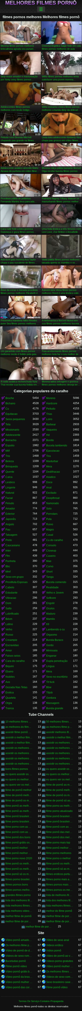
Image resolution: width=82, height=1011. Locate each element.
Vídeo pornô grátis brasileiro (19, 971)
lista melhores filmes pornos (59, 905)
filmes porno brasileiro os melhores (19, 879)
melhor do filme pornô (59, 910)
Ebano (9, 671)
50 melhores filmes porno (59, 721)
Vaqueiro (51, 429)
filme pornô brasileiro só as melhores (59, 821)
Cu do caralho (54, 540)
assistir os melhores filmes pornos (59, 753)
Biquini (9, 666)
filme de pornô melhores (19, 795)
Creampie (11, 640)
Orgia (8, 703)
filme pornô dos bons (17, 837)
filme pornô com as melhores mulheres (19, 832)
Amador (10, 508)
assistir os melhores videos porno (19, 763)
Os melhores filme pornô (19, 945)
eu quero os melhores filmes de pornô (19, 779)
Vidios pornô (53, 950)
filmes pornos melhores (19, 889)
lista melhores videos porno (19, 910)
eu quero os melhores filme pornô (59, 774)
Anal (49, 487)
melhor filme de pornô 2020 (59, 916)
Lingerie (10, 487)
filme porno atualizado (59, 811)
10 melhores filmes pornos (19, 721)
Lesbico (10, 482)
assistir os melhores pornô (59, 758)
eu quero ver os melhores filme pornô (19, 784)
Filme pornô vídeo (16, 966)
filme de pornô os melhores (59, 795)
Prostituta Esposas (16, 582)
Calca (8, 477)
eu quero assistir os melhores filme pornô (59, 769)
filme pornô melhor (16, 847)
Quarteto (10, 697)
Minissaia (52, 650)
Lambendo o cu (55, 629)
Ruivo (49, 524)
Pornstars (52, 513)
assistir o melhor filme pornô (59, 737)
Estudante (11, 592)
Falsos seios (12, 655)
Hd (48, 435)
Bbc (7, 566)
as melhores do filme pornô (19, 726)
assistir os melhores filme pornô (19, 747)
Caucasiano (12, 545)
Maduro (50, 613)
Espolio (9, 445)
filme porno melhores (58, 853)
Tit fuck (50, 682)
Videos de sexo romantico (19, 955)
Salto (8, 608)
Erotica (9, 692)
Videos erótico (54, 945)
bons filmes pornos (16, 769)
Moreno (50, 398)
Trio (7, 456)
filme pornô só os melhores (19, 874)
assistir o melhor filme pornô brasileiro (19, 742)
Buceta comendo (56, 582)
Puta (49, 519)
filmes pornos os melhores (59, 889)
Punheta (10, 561)
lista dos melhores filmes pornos (59, 900)
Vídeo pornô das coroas (19, 987)
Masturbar (52, 461)
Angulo (9, 524)
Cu (7, 408)
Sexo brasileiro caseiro (59, 982)
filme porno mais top (58, 842)
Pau (7, 529)
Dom (8, 603)
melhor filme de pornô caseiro (59, 921)
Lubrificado (12, 613)
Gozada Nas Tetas (16, 687)
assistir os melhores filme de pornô (59, 742)
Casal (49, 534)
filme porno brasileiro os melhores (19, 821)
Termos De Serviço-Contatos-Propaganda (41, 1001)
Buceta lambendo (56, 445)
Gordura (51, 697)
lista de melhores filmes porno (59, 895)
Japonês (10, 519)
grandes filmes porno (18, 895)
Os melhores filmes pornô (59, 971)
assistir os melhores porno (19, 758)
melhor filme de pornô (18, 916)
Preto (8, 540)
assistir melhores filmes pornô (59, 732)
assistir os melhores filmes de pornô (59, 747)
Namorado (52, 503)
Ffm (7, 555)
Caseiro (51, 555)
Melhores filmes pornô (41, 3)
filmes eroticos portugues (59, 874)
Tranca (9, 708)
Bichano (10, 403)
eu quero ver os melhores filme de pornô (59, 779)
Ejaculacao (52, 450)
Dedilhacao (53, 471)
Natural (9, 492)
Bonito (50, 440)
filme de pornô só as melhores (59, 800)
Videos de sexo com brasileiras (59, 976)
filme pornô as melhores (19, 805)
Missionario (12, 429)
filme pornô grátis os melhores (19, 842)
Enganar (51, 655)
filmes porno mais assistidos (59, 879)
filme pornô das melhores (59, 832)
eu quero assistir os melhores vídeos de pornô (19, 774)
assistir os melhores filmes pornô (19, 753)
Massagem (52, 703)
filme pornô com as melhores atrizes (59, 826)
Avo (7, 682)
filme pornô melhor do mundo (59, 847)
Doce (49, 482)
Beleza (9, 461)
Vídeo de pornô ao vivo (59, 955)
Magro (50, 529)
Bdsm (8, 618)
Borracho (10, 440)
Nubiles (10, 676)
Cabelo (9, 587)
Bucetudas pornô (15, 961)
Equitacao (11, 413)
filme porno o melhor (58, 858)
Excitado (51, 492)
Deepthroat (52, 498)
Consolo (51, 545)
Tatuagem (11, 534)
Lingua (50, 666)
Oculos (50, 608)
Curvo (49, 566)
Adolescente (12, 435)
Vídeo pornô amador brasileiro (19, 940)
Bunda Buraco (54, 640)
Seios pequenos (15, 419)
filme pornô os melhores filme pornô (19, 868)
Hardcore (51, 403)
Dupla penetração (57, 661)
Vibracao (10, 597)
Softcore (51, 597)
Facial (9, 498)
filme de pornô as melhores (59, 784)
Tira (48, 456)
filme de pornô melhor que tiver (59, 790)
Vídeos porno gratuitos (59, 961)
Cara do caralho (15, 661)
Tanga (50, 576)
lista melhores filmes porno (19, 905)
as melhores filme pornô (59, 726)
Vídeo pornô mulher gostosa (59, 966)
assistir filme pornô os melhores (19, 732)
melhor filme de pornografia (39, 926)
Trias (49, 413)
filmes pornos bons (16, 884)
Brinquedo (11, 466)
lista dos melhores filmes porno (19, 900)
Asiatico (51, 477)
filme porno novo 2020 (18, 858)
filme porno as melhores (59, 805)
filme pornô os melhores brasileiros (59, 863)
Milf (7, 450)
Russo (9, 634)
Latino (9, 624)
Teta (7, 424)
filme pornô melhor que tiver (19, 853)
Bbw (48, 687)
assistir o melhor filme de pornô (19, 737)
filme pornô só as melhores (59, 868)
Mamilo (50, 618)
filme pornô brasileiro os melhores (59, 816)
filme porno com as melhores (19, 826)
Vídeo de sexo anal (57, 940)
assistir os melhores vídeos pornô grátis (59, 763)
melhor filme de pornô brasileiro (19, 921)
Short (49, 571)
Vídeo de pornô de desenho (19, 950)
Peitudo (50, 408)
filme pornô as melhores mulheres (19, 811)
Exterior (10, 513)
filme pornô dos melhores (59, 837)
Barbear (51, 424)
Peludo (9, 503)
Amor (8, 650)
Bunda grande (54, 708)
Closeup (51, 550)
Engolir (50, 603)
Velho (8, 629)
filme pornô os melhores (19, 863)
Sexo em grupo (14, 576)
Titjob (49, 692)
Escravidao (12, 645)
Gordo (50, 645)
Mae (48, 561)
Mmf (7, 571)
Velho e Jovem (55, 592)
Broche (9, 398)
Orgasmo (51, 634)
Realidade (52, 587)
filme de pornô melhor (18, 790)
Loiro (49, 419)
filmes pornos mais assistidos (59, 884)
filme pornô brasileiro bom (19, 816)
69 (47, 624)
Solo (49, 508)
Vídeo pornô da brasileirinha (19, 976)
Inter (8, 550)
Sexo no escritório (57, 676)
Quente (9, 471)
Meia (49, 466)
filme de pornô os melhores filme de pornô (19, 800)
